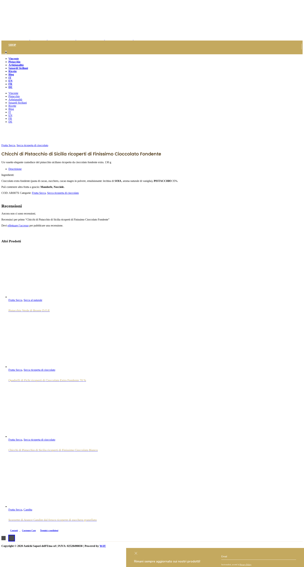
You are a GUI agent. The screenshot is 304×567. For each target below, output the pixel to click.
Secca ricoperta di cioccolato (32, 145)
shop (12, 44)
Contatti (14, 530)
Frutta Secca (8, 145)
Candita (28, 509)
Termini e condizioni (49, 530)
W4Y (103, 545)
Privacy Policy (245, 564)
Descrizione (15, 168)
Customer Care (29, 530)
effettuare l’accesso (18, 225)
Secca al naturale (33, 300)
